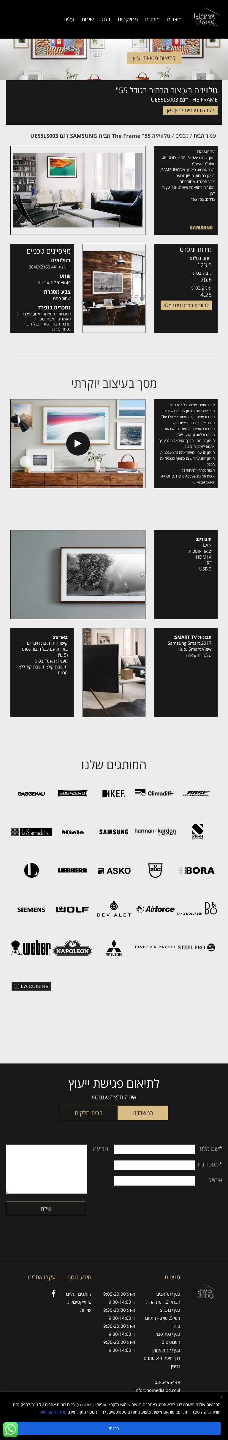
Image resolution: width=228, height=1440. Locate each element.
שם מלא (211, 1149)
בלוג (105, 20)
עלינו (69, 20)
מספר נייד (209, 1164)
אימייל (215, 1180)
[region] (114, 1416)
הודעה (100, 1149)
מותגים (152, 20)
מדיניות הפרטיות (52, 1412)
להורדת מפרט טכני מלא (186, 305)
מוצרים (174, 20)
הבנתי (114, 1428)
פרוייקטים (128, 20)
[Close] (221, 1397)
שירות (88, 20)
